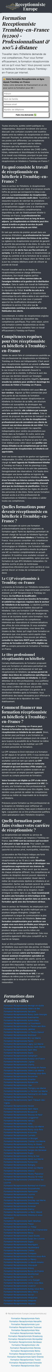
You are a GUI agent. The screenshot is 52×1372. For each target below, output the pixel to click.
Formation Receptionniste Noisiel (19, 1106)
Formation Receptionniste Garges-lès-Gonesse (25, 1150)
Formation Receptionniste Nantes (25, 1333)
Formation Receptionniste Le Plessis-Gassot (24, 1032)
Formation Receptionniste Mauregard (21, 1244)
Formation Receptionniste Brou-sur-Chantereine (25, 1230)
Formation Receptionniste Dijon (25, 1365)
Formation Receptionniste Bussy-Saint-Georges (25, 1014)
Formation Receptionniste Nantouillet (21, 1191)
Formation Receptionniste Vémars (19, 1120)
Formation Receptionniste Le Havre (25, 1354)
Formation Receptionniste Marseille (25, 1321)
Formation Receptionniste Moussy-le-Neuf (23, 1114)
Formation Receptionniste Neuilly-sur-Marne (24, 1126)
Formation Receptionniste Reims (25, 1351)
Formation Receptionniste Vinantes (20, 1079)
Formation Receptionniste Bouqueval (20, 1112)
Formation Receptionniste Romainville (21, 1082)
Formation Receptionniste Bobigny (19, 1165)
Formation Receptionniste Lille (25, 1345)
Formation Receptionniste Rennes (25, 1348)
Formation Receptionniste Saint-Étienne (25, 1357)
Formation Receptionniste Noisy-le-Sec (22, 1156)
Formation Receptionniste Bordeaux (25, 1342)
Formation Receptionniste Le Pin (18, 1277)
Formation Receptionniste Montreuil (20, 1035)
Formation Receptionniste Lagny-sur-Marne (23, 1044)
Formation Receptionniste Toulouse (25, 1327)
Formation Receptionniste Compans (20, 1253)
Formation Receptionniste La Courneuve (22, 1023)
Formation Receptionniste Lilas (18, 1085)
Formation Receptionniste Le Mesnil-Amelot (24, 1262)
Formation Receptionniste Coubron (20, 1286)
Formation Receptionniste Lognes (19, 1061)
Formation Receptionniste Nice (25, 1330)
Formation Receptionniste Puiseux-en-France (24, 1058)
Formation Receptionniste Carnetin (19, 1135)
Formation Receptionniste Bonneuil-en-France (24, 1185)
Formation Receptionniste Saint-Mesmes (22, 1221)
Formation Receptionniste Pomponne (20, 1162)
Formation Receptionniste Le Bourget (21, 1138)
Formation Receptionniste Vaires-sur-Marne (23, 1159)
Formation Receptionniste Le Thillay (20, 1227)
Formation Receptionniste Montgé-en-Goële (24, 1005)
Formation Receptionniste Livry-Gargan (22, 1280)
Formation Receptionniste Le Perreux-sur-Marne (26, 1091)
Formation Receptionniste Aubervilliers (21, 1020)
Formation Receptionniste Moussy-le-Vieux (23, 1176)
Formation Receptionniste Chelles (19, 1250)
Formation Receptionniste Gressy (19, 1268)
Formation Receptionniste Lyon (25, 1324)
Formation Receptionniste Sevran (19, 1294)
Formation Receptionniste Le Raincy (20, 1259)
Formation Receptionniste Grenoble (25, 1362)
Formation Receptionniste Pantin (18, 1041)
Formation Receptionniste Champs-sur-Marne (24, 1141)
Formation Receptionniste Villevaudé (20, 1265)
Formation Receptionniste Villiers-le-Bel (22, 1008)
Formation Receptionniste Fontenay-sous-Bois (25, 1073)
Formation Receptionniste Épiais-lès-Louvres (24, 1238)
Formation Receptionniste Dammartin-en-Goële (25, 1094)
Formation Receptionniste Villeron (19, 1171)
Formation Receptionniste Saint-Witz (20, 1050)
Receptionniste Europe (30, 6)
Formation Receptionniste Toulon (25, 1359)
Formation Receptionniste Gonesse (20, 1206)
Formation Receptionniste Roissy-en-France (24, 1271)
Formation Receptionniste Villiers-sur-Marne (24, 1070)
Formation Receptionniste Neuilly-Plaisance (23, 1173)
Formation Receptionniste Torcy (18, 1097)
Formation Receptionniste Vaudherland (21, 1247)
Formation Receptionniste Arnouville (20, 1132)
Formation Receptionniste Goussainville (22, 1188)
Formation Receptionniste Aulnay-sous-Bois (24, 1289)
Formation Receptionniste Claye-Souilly (22, 1235)
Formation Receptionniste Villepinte (20, 1300)
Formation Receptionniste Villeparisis (20, 1297)
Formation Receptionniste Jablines (19, 1029)
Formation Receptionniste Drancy (19, 1209)
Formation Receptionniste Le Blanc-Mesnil (23, 1212)
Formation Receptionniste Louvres (19, 1194)
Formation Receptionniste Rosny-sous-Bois (23, 1129)
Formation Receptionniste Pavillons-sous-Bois (25, 1256)
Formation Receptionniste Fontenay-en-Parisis (25, 1067)
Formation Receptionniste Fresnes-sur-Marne (24, 1147)
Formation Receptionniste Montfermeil (21, 1274)
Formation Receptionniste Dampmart (20, 1055)
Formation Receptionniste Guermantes (21, 1017)
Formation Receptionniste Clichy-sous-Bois (23, 1283)
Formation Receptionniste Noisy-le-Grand (23, 1144)
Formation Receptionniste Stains (18, 1053)
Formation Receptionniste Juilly (18, 1123)
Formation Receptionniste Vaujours (20, 1303)
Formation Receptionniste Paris (25, 1318)
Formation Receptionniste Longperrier (21, 1117)
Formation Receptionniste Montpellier (25, 1339)
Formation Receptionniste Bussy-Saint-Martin (24, 1047)
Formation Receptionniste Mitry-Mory (21, 1291)
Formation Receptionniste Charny (19, 1064)
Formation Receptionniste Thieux (19, 1224)
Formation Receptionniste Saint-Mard (21, 1109)
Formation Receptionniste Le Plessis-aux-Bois (24, 1026)
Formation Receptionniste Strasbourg (25, 1336)
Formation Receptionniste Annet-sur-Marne (23, 1168)
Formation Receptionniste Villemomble (21, 1203)
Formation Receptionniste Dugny (19, 1153)
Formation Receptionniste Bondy (18, 1197)
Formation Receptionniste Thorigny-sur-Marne (25, 1088)
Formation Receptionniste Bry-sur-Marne (22, 1038)
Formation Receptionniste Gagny (19, 1241)
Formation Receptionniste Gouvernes (20, 1076)
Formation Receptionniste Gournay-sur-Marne (24, 1200)
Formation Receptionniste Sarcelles (20, 1011)
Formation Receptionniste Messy (18, 1232)
